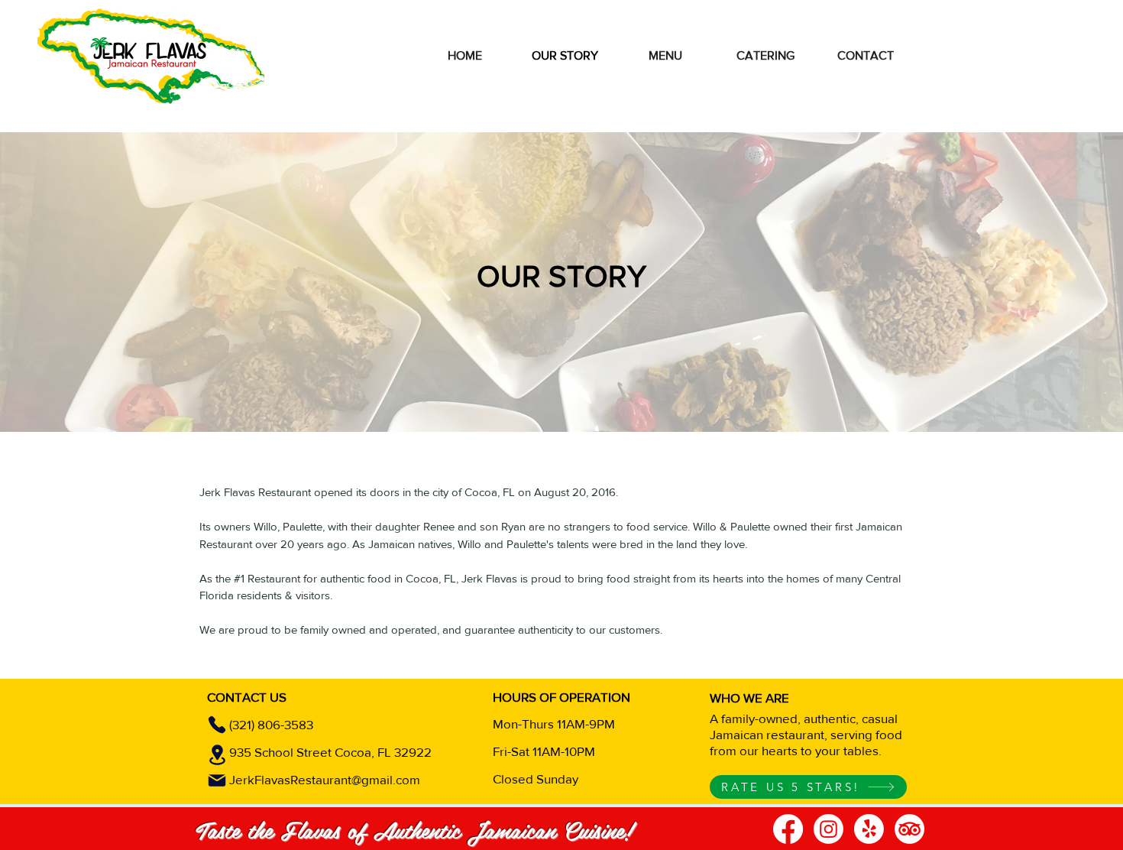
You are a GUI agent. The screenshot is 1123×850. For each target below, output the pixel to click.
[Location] (217, 755)
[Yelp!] (869, 829)
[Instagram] (828, 829)
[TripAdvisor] (909, 829)
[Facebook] (788, 829)
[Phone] (217, 725)
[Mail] (217, 780)
